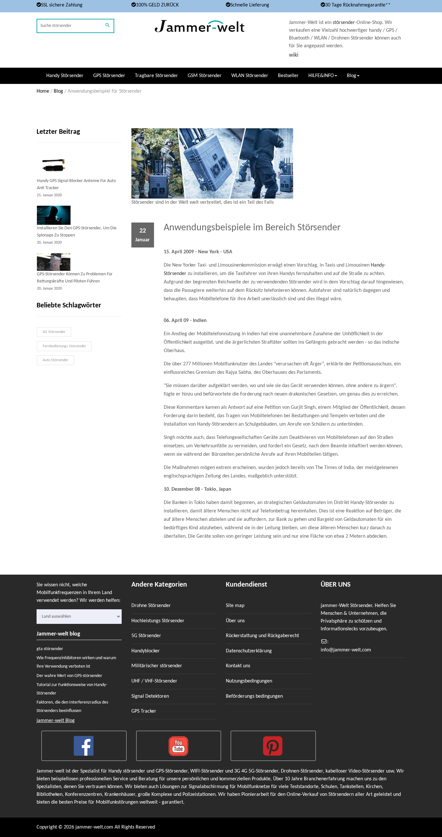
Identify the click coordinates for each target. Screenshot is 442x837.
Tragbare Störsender (156, 75)
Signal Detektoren (150, 696)
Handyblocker (145, 651)
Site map (235, 605)
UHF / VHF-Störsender (154, 681)
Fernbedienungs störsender (64, 346)
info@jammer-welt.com (346, 650)
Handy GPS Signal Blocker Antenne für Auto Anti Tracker (76, 184)
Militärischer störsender (156, 666)
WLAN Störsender (249, 75)
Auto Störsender (55, 360)
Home (43, 91)
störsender (344, 22)
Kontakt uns (238, 666)
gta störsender (50, 649)
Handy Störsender (64, 75)
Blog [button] (351, 75)
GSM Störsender (205, 75)
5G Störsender (146, 635)
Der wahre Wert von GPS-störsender (69, 675)
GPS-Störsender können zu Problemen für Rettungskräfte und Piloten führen (75, 278)
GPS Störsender (109, 75)
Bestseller (288, 75)
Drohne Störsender (151, 605)
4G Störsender (54, 332)
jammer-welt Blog (56, 720)
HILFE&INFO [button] (321, 75)
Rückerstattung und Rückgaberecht (262, 635)
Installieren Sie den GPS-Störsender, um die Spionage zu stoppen (76, 232)
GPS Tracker (143, 711)
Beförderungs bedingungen (254, 696)
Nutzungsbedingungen (249, 681)
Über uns (235, 621)
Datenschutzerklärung (249, 651)
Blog (58, 91)
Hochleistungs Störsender (157, 621)
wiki (293, 55)
